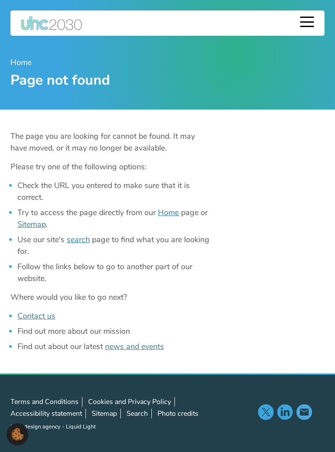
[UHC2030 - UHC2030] (51, 23)
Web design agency (36, 427)
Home (168, 212)
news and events (134, 346)
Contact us (36, 316)
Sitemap (31, 224)
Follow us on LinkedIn (285, 412)
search (78, 239)
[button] (17, 433)
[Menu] (307, 23)
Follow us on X (265, 412)
